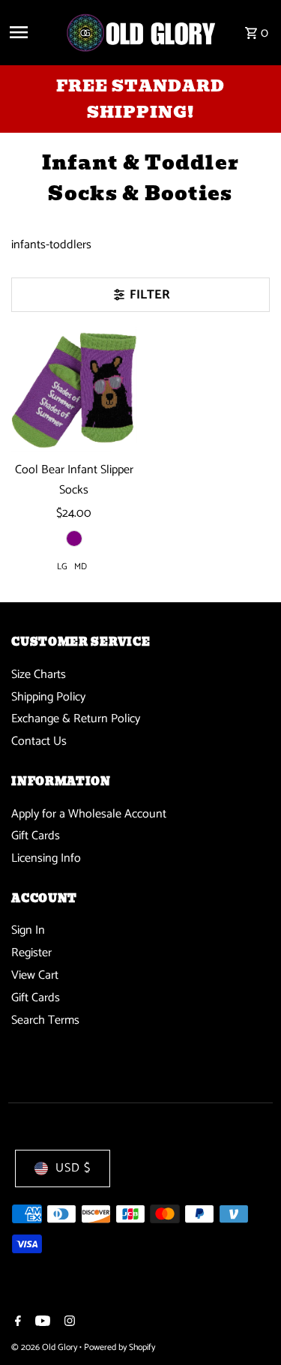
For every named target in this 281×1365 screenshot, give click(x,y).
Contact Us (39, 741)
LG (62, 567)
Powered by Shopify (119, 1347)
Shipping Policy (48, 697)
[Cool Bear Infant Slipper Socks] (73, 389)
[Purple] (74, 538)
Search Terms (45, 1020)
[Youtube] (40, 1323)
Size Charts (38, 674)
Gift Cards (35, 836)
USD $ (73, 1168)
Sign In (28, 930)
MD (80, 567)
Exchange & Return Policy (75, 719)
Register (31, 953)
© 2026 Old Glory (45, 1347)
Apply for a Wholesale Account (88, 814)
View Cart (34, 975)
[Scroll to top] (249, 1325)
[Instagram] (68, 1323)
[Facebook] (16, 1323)
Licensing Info (46, 858)
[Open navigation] (31, 32)
